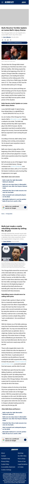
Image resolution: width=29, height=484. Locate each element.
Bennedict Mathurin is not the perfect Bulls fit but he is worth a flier (14, 200)
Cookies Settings (6, 470)
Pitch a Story (21, 458)
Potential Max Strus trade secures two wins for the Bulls (14, 191)
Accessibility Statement (8, 467)
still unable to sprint (15, 119)
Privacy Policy (5, 461)
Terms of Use (22, 461)
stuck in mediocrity (16, 166)
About (3, 453)
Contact (3, 456)
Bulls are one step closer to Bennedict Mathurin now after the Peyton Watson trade (15, 186)
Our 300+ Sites (22, 456)
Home (2, 213)
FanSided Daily (5, 458)
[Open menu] (2, 2)
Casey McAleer (7, 241)
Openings (20, 453)
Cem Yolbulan (7, 37)
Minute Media (8, 473)
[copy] (11, 40)
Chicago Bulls (9, 213)
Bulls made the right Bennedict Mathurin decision (12, 181)
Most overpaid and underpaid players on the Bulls (14, 195)
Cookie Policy (5, 464)
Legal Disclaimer (23, 464)
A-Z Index (20, 467)
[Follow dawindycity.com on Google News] (25, 207)
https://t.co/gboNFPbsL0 (16, 111)
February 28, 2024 (19, 113)
